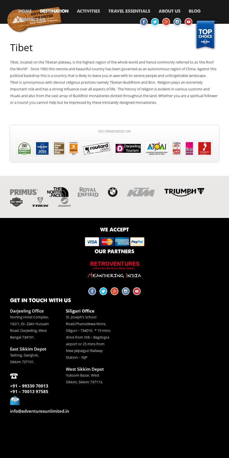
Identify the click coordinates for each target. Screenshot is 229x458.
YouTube (137, 291)
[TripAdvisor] (24, 148)
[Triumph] (184, 192)
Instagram (126, 291)
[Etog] (59, 148)
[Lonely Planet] (42, 148)
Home (25, 11)
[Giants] (64, 202)
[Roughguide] (74, 148)
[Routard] (96, 148)
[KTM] (141, 192)
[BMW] (113, 192)
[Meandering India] (114, 275)
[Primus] (24, 192)
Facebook (92, 291)
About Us (169, 11)
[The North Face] (57, 192)
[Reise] (189, 148)
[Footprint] (204, 148)
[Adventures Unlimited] (35, 33)
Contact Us (31, 19)
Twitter (103, 291)
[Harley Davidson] (16, 202)
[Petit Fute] (176, 148)
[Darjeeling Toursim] (128, 148)
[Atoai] (156, 148)
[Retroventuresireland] (114, 264)
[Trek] (40, 202)
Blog (195, 11)
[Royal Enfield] (88, 192)
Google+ (114, 291)
